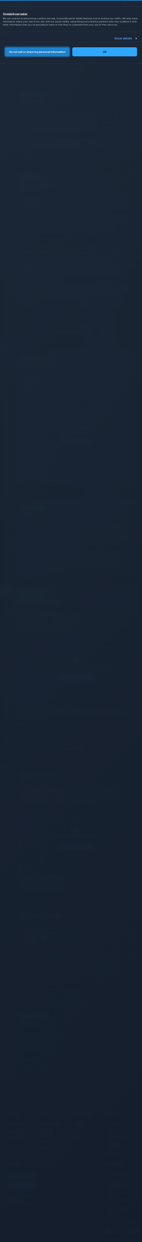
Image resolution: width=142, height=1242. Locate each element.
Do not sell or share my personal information (37, 51)
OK (104, 51)
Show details (123, 38)
